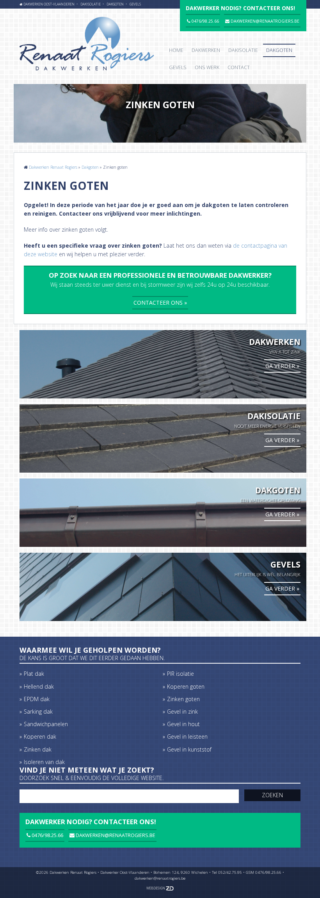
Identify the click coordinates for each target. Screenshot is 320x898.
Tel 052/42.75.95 (227, 872)
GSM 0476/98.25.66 (263, 872)
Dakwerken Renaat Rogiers (53, 167)
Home (176, 50)
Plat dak (34, 673)
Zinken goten (183, 699)
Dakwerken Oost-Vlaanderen (49, 4)
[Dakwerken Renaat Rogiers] (87, 44)
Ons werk (207, 67)
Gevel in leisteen (187, 736)
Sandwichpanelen (46, 724)
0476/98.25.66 (46, 835)
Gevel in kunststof (189, 749)
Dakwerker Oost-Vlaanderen (124, 872)
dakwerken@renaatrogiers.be (115, 835)
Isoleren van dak (44, 762)
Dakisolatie (90, 4)
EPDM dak (37, 699)
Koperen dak (40, 736)
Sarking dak (38, 711)
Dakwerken (206, 50)
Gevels (135, 4)
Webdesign (156, 888)
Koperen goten (185, 686)
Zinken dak (38, 749)
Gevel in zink (182, 711)
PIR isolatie (180, 673)
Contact (239, 67)
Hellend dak (39, 686)
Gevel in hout (183, 724)
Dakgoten (115, 4)
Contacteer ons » (160, 302)
